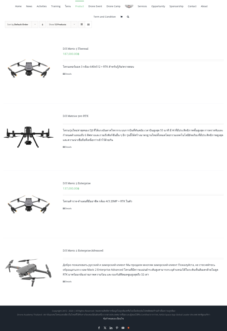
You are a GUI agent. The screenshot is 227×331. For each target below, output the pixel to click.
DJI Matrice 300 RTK (75, 116)
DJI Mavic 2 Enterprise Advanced (83, 250)
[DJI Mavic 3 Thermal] (28, 69)
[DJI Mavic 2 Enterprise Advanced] (28, 271)
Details (68, 73)
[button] (128, 16)
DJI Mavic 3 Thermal (75, 48)
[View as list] (88, 24)
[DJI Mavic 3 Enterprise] (28, 204)
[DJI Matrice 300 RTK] (28, 137)
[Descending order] (42, 24)
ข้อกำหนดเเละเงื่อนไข (113, 318)
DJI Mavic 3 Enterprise (77, 183)
